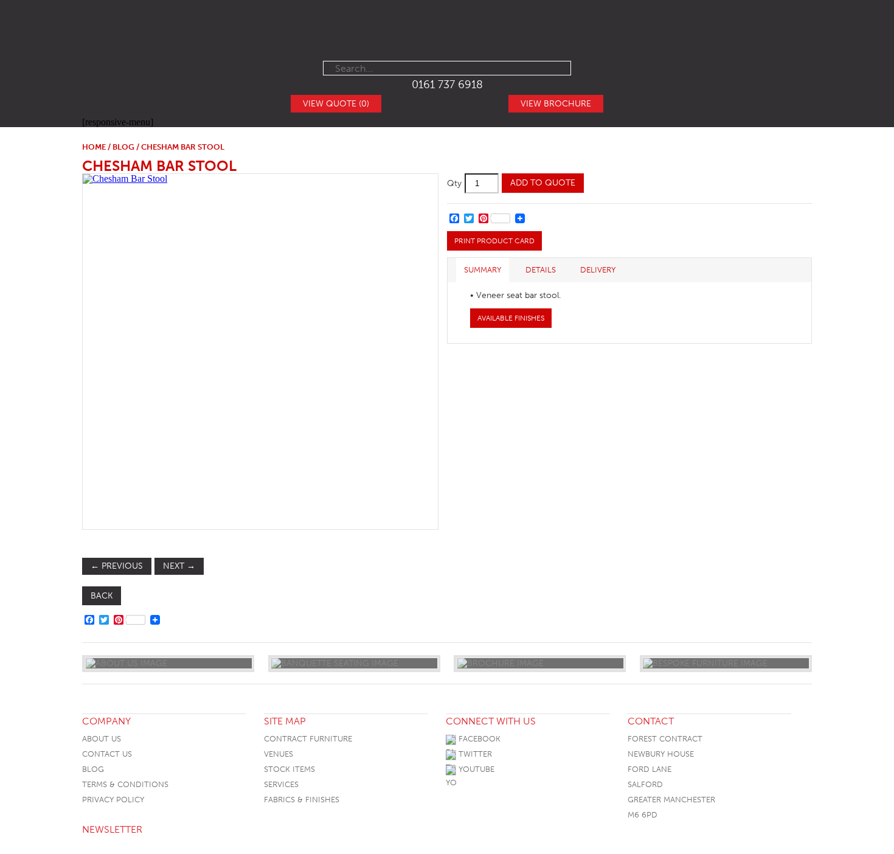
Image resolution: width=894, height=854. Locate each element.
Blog (93, 769)
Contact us (107, 754)
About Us (101, 738)
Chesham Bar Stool (159, 166)
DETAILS (540, 269)
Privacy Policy (113, 799)
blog (123, 146)
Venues (278, 754)
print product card (494, 241)
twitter (474, 754)
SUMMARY (482, 269)
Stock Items (289, 769)
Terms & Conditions (125, 784)
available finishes (510, 318)
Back (102, 596)
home (94, 146)
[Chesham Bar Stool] (259, 351)
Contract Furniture (308, 738)
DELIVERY (597, 269)
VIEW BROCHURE (556, 104)
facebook (478, 738)
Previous (117, 566)
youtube (475, 769)
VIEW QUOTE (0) (336, 104)
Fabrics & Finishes (301, 799)
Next (179, 566)
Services (281, 784)
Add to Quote (542, 183)
